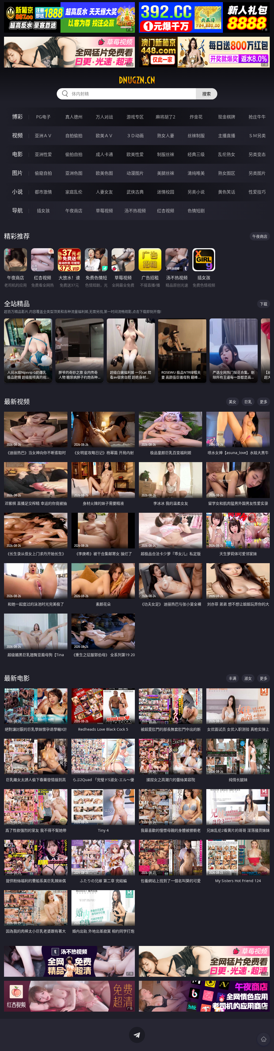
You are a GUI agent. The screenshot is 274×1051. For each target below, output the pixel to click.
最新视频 (17, 401)
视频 (17, 135)
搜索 (206, 94)
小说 (17, 191)
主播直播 (226, 136)
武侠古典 (135, 192)
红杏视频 (165, 211)
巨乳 (248, 401)
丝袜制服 (196, 136)
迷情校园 (165, 192)
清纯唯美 (196, 173)
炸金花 (196, 117)
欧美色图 (104, 173)
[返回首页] (263, 1039)
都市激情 (43, 192)
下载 (263, 303)
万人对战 (104, 117)
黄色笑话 (226, 192)
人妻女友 (104, 192)
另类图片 (257, 173)
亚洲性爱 (43, 154)
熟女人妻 (165, 136)
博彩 (17, 116)
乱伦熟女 (226, 154)
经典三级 (196, 154)
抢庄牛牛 (257, 117)
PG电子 (43, 117)
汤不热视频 (135, 211)
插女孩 (43, 211)
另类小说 (196, 192)
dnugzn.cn (137, 80)
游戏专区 (135, 117)
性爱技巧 (257, 192)
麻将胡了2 (165, 117)
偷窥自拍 (43, 173)
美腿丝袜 (165, 173)
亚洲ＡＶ (43, 136)
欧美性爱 (135, 154)
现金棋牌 (226, 117)
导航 (17, 210)
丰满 (232, 678)
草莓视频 (104, 211)
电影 (17, 154)
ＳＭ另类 (257, 136)
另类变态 (257, 154)
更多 (263, 401)
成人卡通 (104, 154)
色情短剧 (196, 211)
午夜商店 (73, 211)
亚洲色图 (73, 173)
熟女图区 (226, 173)
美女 (232, 401)
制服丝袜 (165, 154)
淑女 (248, 678)
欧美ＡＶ (104, 136)
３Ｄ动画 (135, 136)
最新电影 (17, 678)
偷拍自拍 (73, 154)
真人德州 (73, 117)
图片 (17, 173)
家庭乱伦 (73, 192)
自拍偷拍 (73, 136)
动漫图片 (135, 173)
